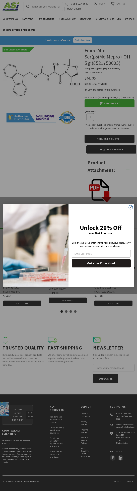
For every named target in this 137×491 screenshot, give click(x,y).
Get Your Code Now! (101, 263)
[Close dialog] (131, 207)
